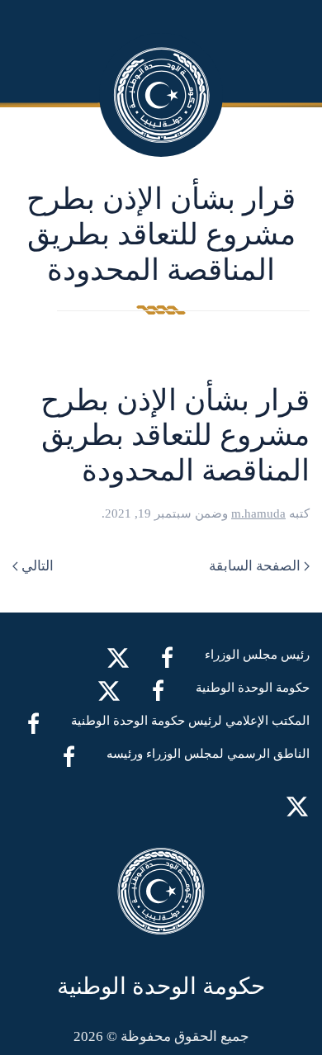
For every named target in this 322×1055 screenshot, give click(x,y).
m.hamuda (258, 513)
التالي (37, 566)
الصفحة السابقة (255, 566)
